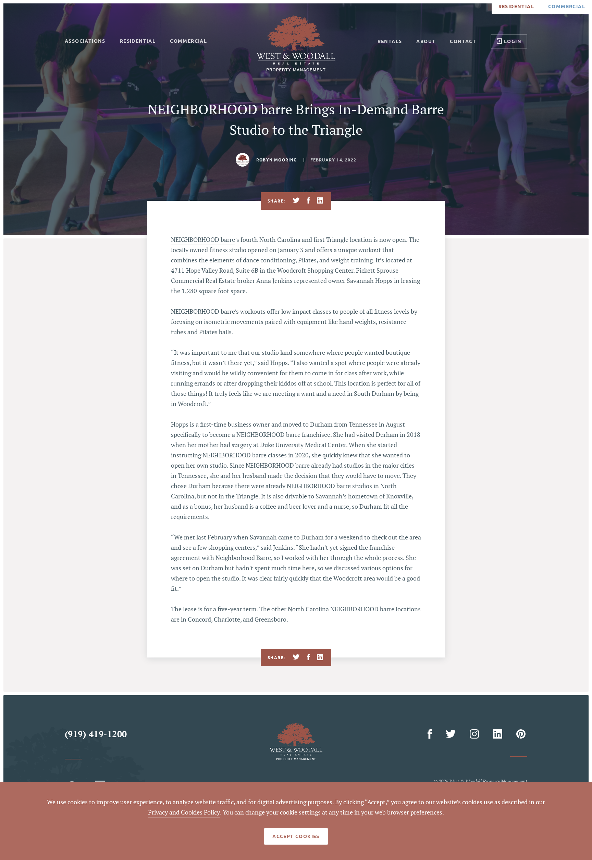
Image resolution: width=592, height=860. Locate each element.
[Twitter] (452, 734)
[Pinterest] (520, 734)
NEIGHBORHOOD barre (203, 240)
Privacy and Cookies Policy (184, 812)
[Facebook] (431, 734)
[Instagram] (475, 734)
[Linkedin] (498, 734)
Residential (516, 6)
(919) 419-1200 (96, 734)
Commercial (566, 6)
